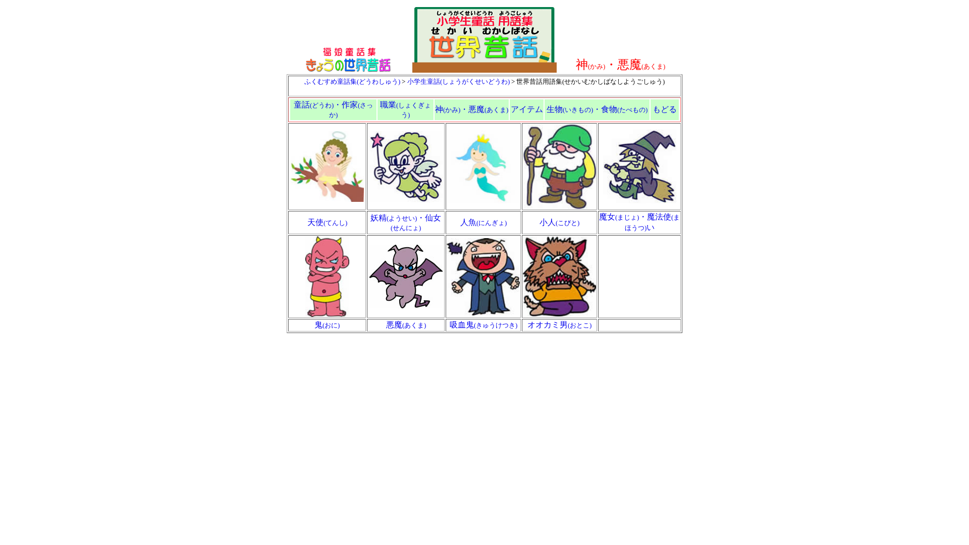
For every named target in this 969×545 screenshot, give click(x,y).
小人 (559, 222)
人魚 (483, 222)
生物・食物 (597, 109)
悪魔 (406, 324)
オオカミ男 (559, 324)
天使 (327, 222)
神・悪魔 (471, 109)
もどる (665, 109)
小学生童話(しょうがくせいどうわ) (458, 81)
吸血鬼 (483, 324)
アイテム (527, 109)
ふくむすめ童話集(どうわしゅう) (352, 81)
